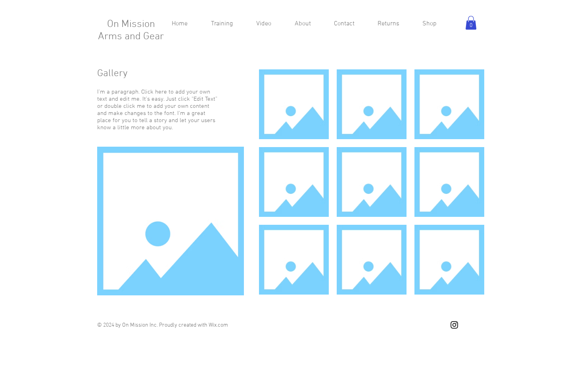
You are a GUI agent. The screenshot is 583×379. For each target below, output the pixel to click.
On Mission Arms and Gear (131, 30)
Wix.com (218, 325)
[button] (471, 23)
